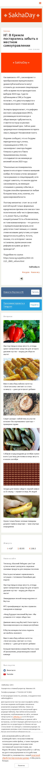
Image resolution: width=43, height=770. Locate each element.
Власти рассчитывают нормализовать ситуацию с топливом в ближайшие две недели (19, 577)
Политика (6, 31)
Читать (35, 292)
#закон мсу (35, 272)
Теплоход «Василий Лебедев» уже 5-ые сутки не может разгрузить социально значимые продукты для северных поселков (21, 566)
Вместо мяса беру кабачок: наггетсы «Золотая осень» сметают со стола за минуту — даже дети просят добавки (19, 641)
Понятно (21, 766)
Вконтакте (11, 670)
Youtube (10, 674)
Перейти (35, 304)
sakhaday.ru (17, 717)
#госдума (25, 272)
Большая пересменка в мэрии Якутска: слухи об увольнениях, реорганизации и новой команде (21, 651)
